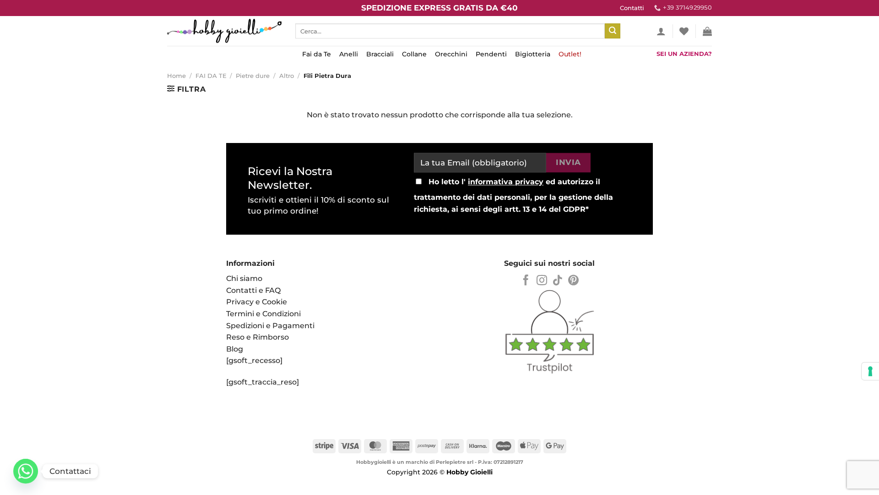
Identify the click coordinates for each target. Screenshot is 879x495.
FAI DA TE (211, 75)
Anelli (348, 54)
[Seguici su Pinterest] (573, 281)
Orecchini (451, 54)
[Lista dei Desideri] (684, 31)
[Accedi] (661, 31)
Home (176, 75)
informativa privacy (505, 182)
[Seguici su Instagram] (542, 281)
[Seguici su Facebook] (526, 281)
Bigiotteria (532, 54)
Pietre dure (253, 75)
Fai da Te (316, 54)
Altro (286, 75)
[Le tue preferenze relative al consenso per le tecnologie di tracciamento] (870, 371)
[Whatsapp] (25, 471)
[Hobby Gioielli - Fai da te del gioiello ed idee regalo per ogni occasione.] (224, 30)
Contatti (632, 8)
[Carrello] (707, 31)
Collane (414, 54)
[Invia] (612, 31)
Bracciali (380, 54)
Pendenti (491, 54)
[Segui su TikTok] (557, 281)
